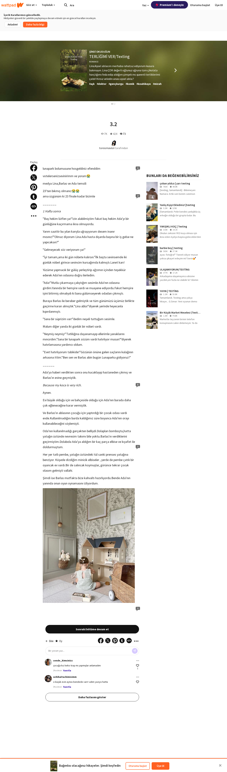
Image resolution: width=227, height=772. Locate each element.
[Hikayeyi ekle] (33, 206)
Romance (93, 61)
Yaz (144, 5)
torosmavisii (106, 148)
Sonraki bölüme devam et (92, 629)
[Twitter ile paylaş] (33, 177)
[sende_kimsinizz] (48, 662)
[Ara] (65, 5)
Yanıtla (67, 670)
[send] (135, 651)
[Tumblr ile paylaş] (33, 196)
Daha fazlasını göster (92, 697)
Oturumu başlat (138, 766)
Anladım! (13, 24)
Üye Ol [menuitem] (219, 5)
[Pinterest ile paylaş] (33, 187)
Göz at (30, 5)
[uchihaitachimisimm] (48, 678)
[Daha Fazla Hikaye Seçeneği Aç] (33, 215)
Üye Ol (160, 766)
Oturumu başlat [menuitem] (200, 5)
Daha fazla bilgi (35, 24)
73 (124, 134)
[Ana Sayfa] (12, 5)
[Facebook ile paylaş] (33, 167)
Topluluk (47, 5)
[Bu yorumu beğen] (137, 665)
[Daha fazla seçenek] (137, 661)
